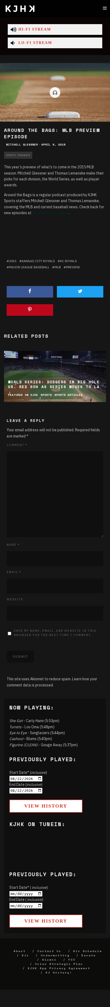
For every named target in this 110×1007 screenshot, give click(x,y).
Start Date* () (28, 772)
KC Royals (68, 261)
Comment (17, 445)
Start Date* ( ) (28, 887)
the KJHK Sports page (50, 212)
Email (14, 572)
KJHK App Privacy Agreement (59, 968)
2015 (13, 261)
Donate (88, 955)
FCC (72, 960)
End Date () (25, 784)
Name (13, 545)
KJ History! (59, 973)
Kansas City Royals (38, 261)
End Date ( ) (26, 899)
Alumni (49, 960)
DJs (25, 955)
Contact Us (49, 951)
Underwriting (55, 955)
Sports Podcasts (18, 155)
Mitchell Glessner (22, 145)
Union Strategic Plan (59, 964)
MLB (57, 267)
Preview (73, 267)
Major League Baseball (29, 267)
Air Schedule (87, 951)
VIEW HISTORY (45, 806)
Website (15, 599)
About (20, 951)
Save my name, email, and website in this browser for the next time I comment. (55, 633)
